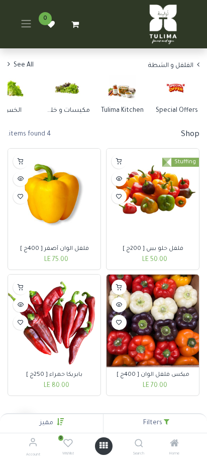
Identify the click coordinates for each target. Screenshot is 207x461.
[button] (46, 423)
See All (23, 65)
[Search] (139, 445)
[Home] (174, 445)
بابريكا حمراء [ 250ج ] (54, 375)
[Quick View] (119, 178)
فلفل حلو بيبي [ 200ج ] (153, 249)
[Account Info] (33, 444)
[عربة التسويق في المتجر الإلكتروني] (75, 24)
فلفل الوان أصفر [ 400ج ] (54, 249)
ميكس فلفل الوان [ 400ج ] (153, 375)
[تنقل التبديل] (26, 24)
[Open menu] (103, 446)
